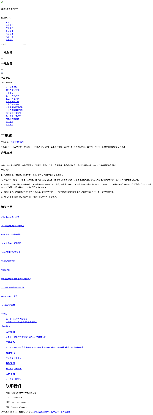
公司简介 (9, 337)
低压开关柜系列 (12, 99)
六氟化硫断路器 (12, 119)
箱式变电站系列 (12, 90)
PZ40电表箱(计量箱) (9, 296)
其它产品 (9, 125)
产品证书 (9, 369)
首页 (8, 22)
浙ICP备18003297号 (42, 412)
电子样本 (9, 37)
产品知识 (9, 358)
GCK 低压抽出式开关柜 (11, 243)
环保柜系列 (10, 93)
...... (84, 347)
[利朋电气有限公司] (2, 2)
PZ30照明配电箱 (8, 305)
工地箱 (4, 314)
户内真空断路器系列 (14, 107)
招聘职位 (18, 379)
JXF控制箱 (5, 270)
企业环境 (34, 337)
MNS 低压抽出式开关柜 (11, 235)
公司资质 (18, 369)
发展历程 (42, 337)
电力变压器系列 (12, 105)
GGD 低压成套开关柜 (10, 217)
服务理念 (18, 337)
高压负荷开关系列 (13, 113)
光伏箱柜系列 (11, 87)
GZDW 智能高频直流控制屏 (13, 288)
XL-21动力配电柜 (8, 261)
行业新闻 (18, 358)
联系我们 (9, 40)
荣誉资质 (9, 34)
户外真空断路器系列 (14, 110)
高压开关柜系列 (12, 96)
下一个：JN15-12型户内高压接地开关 (21, 322)
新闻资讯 (9, 31)
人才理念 (9, 379)
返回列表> (5, 326)
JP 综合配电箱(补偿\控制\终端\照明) (16, 279)
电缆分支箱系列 (12, 102)
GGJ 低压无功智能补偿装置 (12, 226)
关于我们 (9, 25)
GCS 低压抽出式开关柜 (11, 252)
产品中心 (9, 28)
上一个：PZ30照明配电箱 (16, 319)
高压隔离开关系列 (13, 116)
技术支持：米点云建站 (60, 412)
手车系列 (9, 122)
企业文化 (26, 337)
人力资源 (10, 374)
